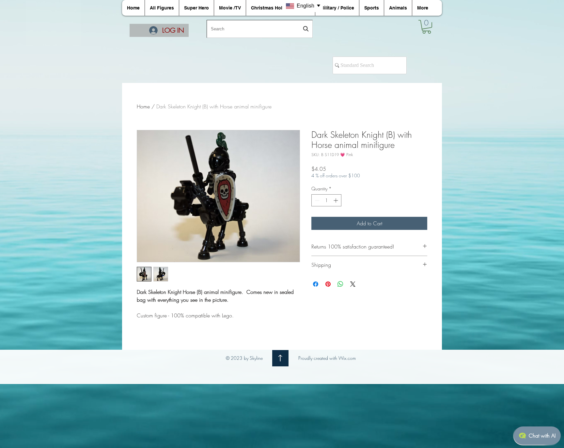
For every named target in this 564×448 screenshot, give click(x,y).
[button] (426, 27)
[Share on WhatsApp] (340, 284)
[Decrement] (316, 200)
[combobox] (260, 29)
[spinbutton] (326, 200)
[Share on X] (353, 284)
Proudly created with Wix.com (327, 358)
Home (143, 106)
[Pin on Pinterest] (328, 284)
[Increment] (336, 200)
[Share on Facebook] (316, 284)
